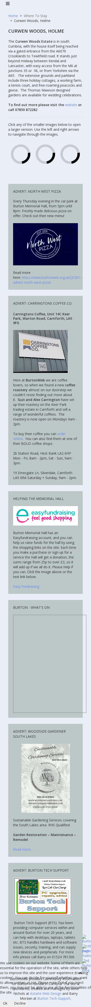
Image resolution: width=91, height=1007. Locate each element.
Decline (20, 1003)
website (71, 104)
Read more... (23, 849)
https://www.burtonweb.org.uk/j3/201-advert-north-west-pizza (47, 280)
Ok (5, 1003)
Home (13, 15)
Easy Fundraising (26, 586)
